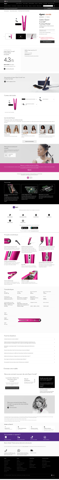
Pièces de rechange (6, 470)
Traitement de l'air (19, 5)
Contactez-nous (31, 460)
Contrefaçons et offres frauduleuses (21, 470)
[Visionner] (6, 132)
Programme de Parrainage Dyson (46, 461)
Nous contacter (45, 3)
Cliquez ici (41, 386)
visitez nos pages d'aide (25, 446)
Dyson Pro (36, 3)
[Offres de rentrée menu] (41, 5)
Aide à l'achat (18, 461)
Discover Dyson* (41, 3)
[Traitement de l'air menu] (22, 5)
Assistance (30, 5)
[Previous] (4, 36)
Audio (23, 5)
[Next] (37, 36)
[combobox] (12, 1)
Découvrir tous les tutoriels (29, 141)
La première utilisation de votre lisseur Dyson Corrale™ (12, 379)
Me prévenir (49, 8)
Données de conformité (19, 467)
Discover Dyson (31, 461)
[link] (9, 69)
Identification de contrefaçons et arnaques (22, 468)
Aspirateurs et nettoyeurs (7, 460)
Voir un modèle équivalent (47, 41)
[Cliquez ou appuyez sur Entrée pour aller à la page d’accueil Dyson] (5, 3)
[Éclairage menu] (28, 5)
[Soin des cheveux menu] (16, 5)
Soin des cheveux (14, 5)
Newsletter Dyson (44, 460)
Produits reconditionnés (31, 3)
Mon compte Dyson (44, 464)
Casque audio (6, 464)
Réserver (29, 169)
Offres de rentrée (39, 5)
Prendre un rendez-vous (19, 3)
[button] (21, 36)
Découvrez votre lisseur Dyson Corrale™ (12, 387)
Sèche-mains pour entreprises (7, 468)
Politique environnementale (33, 467)
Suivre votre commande (19, 464)
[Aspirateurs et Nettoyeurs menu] (11, 5)
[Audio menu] (24, 5)
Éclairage (26, 5)
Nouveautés (34, 5)
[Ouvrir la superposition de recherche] (48, 6)
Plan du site (5, 471)
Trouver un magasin (25, 3)
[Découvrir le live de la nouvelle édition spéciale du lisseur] (29, 83)
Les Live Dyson (44, 467)
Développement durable (32, 464)
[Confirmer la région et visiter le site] (54, 1)
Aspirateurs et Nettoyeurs (7, 5)
